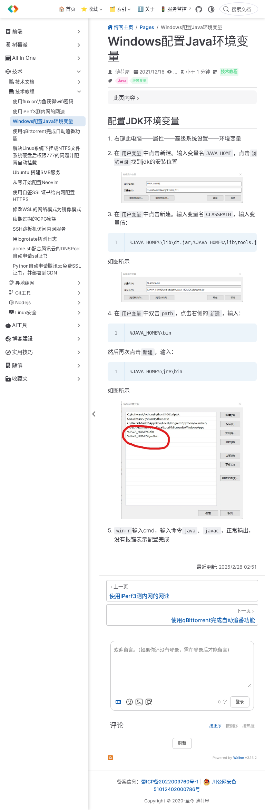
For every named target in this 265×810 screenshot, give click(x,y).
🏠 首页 (67, 9)
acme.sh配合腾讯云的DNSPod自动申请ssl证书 (46, 252)
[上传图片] (139, 702)
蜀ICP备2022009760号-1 (170, 781)
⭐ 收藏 (89, 10)
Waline (238, 757)
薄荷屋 (122, 72)
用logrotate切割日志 (35, 239)
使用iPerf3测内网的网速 (39, 111)
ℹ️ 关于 (146, 9)
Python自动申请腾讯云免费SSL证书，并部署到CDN (47, 269)
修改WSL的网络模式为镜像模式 (47, 209)
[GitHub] (198, 9)
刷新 (182, 743)
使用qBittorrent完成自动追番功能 (46, 134)
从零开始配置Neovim (36, 182)
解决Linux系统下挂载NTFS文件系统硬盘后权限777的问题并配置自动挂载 (46, 155)
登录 (240, 702)
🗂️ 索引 (117, 10)
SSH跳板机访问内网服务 (39, 229)
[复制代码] (247, 242)
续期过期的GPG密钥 (35, 219)
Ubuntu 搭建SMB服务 (36, 172)
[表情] (129, 702)
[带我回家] (15, 9)
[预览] (149, 702)
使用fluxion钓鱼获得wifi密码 (43, 101)
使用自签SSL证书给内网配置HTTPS (44, 196)
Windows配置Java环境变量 (43, 121)
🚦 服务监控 (173, 9)
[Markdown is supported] (120, 702)
